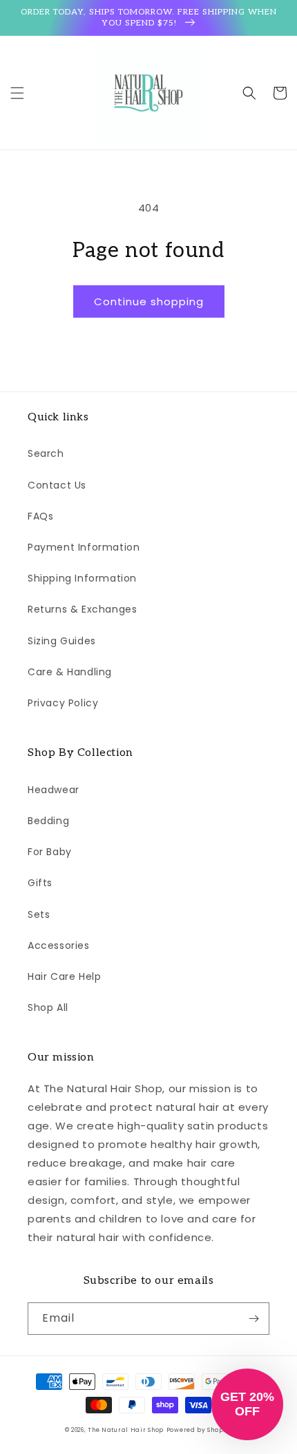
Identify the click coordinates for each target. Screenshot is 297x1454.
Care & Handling (70, 672)
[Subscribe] (253, 1318)
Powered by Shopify (199, 1430)
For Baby (50, 852)
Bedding (48, 821)
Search (46, 453)
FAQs (40, 516)
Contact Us (57, 485)
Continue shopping (149, 301)
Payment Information (84, 547)
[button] (17, 93)
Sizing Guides (62, 641)
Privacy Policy (63, 703)
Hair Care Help (64, 976)
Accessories (59, 945)
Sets (39, 914)
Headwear (53, 790)
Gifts (40, 883)
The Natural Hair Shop (126, 1430)
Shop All (48, 1007)
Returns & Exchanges (82, 609)
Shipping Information (82, 578)
